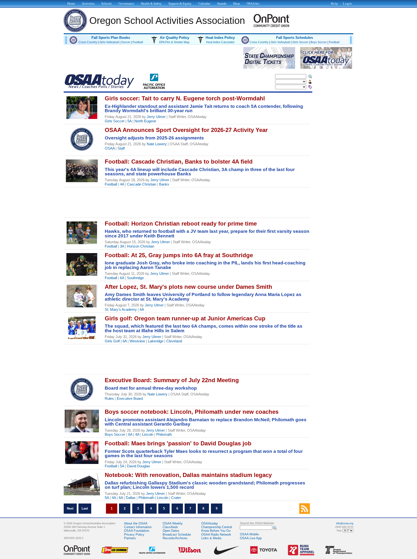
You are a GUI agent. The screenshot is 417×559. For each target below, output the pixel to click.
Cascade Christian (141, 184)
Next (70, 509)
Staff (121, 148)
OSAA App (251, 538)
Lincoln (147, 434)
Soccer (125, 42)
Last (85, 509)
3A (122, 246)
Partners (130, 538)
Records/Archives (175, 538)
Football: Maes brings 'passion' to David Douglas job (178, 443)
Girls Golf (112, 341)
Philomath (164, 434)
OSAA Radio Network (216, 534)
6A (122, 278)
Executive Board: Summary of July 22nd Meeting (172, 380)
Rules (109, 398)
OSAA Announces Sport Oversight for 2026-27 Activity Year (186, 130)
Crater (176, 498)
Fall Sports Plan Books (110, 38)
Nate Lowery (157, 144)
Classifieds (170, 527)
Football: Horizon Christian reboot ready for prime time (181, 223)
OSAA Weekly (173, 523)
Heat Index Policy (220, 38)
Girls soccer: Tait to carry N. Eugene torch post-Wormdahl (185, 98)
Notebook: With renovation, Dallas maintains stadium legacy (188, 475)
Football (137, 42)
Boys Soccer (318, 42)
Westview (137, 341)
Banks (164, 184)
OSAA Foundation (136, 530)
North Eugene (145, 121)
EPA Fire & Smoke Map (174, 42)
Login (347, 3)
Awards (221, 3)
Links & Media (211, 538)
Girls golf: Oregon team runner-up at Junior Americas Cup (185, 318)
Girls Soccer (300, 42)
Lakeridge (155, 341)
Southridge (135, 278)
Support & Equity (180, 3)
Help (334, 3)
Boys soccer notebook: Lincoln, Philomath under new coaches (191, 411)
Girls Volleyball (109, 42)
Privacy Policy (134, 534)
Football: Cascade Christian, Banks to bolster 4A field (179, 161)
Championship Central (216, 527)
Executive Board (130, 398)
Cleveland (174, 341)
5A (129, 121)
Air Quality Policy (174, 38)
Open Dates (171, 530)
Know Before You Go (215, 530)
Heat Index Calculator (220, 42)
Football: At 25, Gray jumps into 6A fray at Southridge (179, 255)
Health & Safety (151, 3)
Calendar (204, 3)
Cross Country (87, 42)
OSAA (110, 148)
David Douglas (138, 466)
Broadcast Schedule (177, 534)
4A (122, 184)
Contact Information (138, 527)
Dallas (131, 498)
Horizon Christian (140, 246)
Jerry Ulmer (156, 117)
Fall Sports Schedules (294, 38)
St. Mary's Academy (121, 309)
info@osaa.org (344, 523)
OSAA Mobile (249, 534)
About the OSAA (135, 523)
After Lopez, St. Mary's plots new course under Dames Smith (188, 286)
